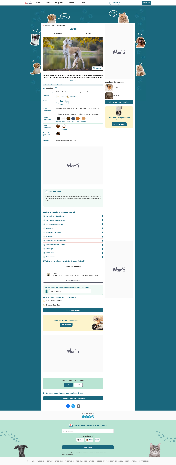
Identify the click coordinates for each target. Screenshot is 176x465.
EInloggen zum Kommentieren (73, 398)
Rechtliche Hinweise (85, 461)
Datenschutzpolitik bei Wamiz (93, 452)
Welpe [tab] (88, 33)
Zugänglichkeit (122, 461)
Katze (91, 440)
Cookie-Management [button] (105, 461)
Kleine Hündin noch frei (54, 301)
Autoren (41, 461)
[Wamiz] (29, 2)
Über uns (31, 461)
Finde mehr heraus (73, 310)
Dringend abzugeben (53, 305)
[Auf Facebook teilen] (68, 406)
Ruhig (62, 96)
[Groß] (66, 103)
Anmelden (88, 447)
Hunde (53, 25)
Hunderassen (61, 25)
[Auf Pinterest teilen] (92, 416)
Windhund (58, 75)
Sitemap (134, 461)
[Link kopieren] (78, 406)
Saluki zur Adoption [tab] (73, 266)
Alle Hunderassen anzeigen (119, 102)
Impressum (144, 461)
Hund (81, 440)
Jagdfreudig (73, 96)
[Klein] (57, 104)
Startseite (47, 25)
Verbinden (146, 3)
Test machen (66, 325)
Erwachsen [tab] (58, 33)
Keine (97, 440)
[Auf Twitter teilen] (73, 406)
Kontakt (50, 461)
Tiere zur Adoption (73, 281)
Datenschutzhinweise (64, 461)
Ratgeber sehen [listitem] (119, 124)
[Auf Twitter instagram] (89, 416)
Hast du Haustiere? (88, 436)
